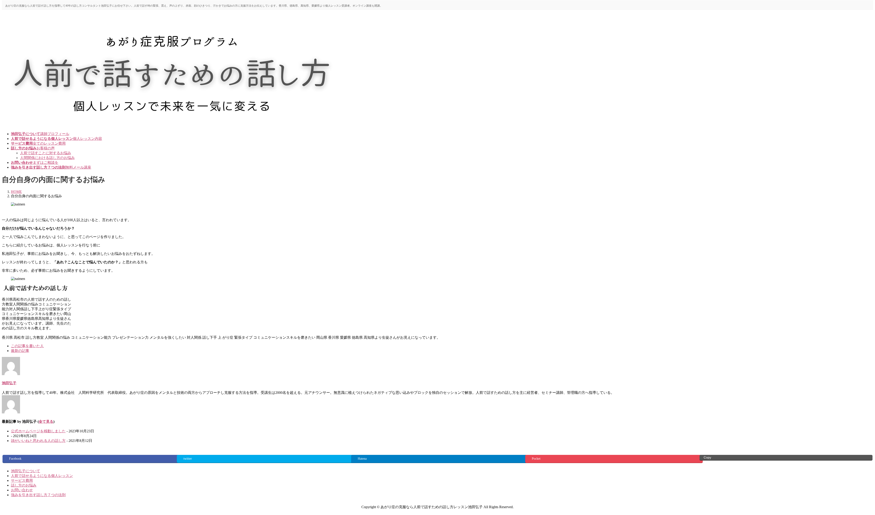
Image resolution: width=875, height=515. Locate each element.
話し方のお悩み (23, 485)
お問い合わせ (22, 490)
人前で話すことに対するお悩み (45, 153)
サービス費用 (22, 480)
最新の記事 (20, 351)
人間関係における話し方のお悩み (47, 158)
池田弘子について (25, 471)
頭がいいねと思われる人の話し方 (38, 441)
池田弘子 (9, 383)
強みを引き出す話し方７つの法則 (38, 495)
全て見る (46, 421)
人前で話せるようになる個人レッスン (42, 476)
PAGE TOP (852, 495)
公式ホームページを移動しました (38, 431)
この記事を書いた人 (27, 346)
